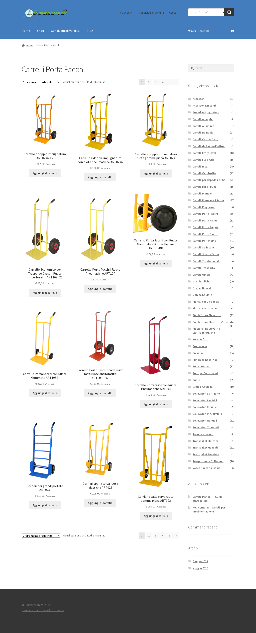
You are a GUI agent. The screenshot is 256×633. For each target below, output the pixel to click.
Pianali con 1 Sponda (206, 301)
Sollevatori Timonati (206, 427)
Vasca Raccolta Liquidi (207, 468)
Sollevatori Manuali (205, 420)
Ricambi (198, 353)
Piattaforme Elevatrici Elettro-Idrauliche (207, 330)
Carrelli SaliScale (203, 247)
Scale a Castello (203, 387)
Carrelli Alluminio (203, 126)
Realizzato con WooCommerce (43, 610)
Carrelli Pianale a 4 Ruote (208, 200)
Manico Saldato (202, 295)
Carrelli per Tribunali (205, 186)
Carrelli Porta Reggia (205, 227)
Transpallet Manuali (205, 447)
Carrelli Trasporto (204, 268)
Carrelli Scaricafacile (206, 254)
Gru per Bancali (202, 288)
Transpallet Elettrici (205, 441)
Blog (90, 31)
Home (26, 31)
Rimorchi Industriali (205, 360)
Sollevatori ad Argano (206, 393)
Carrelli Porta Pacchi (205, 213)
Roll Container (201, 366)
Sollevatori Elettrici (205, 400)
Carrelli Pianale (202, 193)
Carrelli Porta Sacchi (205, 234)
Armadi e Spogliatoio (206, 112)
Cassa (172, 12)
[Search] (229, 12)
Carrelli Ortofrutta (204, 173)
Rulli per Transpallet (205, 373)
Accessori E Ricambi (205, 105)
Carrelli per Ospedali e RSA (209, 180)
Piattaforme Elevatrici (207, 315)
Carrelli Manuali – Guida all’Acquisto (207, 498)
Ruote (196, 380)
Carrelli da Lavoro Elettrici (209, 146)
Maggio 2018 (200, 568)
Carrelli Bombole (203, 132)
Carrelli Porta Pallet (205, 220)
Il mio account (125, 12)
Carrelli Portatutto (204, 241)
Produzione (200, 346)
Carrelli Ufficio (201, 274)
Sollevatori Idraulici (205, 407)
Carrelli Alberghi (203, 119)
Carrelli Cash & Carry (205, 139)
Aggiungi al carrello (45, 173)
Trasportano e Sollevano (208, 461)
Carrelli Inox (200, 166)
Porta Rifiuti (200, 339)
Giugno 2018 (200, 561)
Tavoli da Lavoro (203, 434)
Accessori (199, 99)
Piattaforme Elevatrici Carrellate (213, 322)
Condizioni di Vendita (151, 12)
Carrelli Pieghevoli (204, 207)
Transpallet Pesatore (206, 454)
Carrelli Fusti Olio (203, 159)
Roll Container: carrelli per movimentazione (209, 509)
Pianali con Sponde (205, 308)
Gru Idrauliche (201, 281)
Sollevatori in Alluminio (207, 414)
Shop (40, 31)
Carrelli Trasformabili (206, 261)
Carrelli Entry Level (204, 153)
